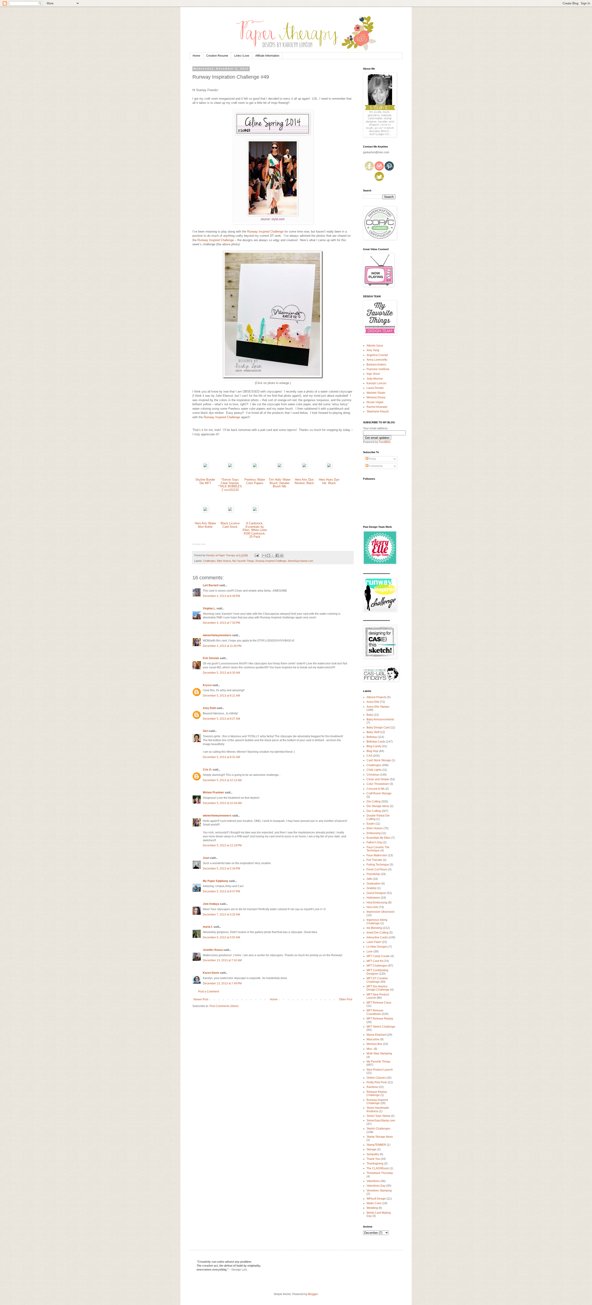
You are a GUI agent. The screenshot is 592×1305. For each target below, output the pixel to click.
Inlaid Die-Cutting (377, 932)
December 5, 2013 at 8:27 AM (221, 718)
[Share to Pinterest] (281, 555)
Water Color (374, 1203)
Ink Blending (374, 928)
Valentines (373, 1181)
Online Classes (376, 1077)
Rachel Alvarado (377, 406)
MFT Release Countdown (375, 1012)
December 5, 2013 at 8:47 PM (221, 891)
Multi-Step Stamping (379, 1053)
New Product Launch (380, 1069)
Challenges (209, 560)
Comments (375, 466)
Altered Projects (376, 697)
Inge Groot (373, 373)
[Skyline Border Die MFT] (205, 467)
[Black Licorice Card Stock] (230, 511)
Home (196, 55)
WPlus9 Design (376, 1198)
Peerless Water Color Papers (254, 481)
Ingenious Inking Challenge (377, 921)
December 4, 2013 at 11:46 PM (222, 646)
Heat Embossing (377, 902)
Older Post (345, 999)
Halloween (373, 897)
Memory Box (374, 1044)
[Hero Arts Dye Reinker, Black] (304, 467)
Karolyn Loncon (376, 383)
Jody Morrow (375, 378)
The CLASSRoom (378, 1168)
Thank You (373, 1159)
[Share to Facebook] (277, 555)
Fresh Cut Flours (377, 869)
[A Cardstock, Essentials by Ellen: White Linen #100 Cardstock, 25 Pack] (255, 511)
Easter (371, 823)
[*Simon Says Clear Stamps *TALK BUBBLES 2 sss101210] (230, 467)
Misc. (370, 1048)
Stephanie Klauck (378, 411)
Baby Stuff (373, 732)
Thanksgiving (375, 1163)
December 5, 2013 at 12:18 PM (222, 845)
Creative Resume (217, 55)
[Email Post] (256, 555)
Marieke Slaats (376, 392)
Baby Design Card (378, 727)
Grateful (371, 888)
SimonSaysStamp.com (300, 560)
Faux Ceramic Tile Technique (378, 849)
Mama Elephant (376, 1034)
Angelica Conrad (377, 355)
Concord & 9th (376, 788)
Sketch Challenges (378, 1128)
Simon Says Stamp (378, 1116)
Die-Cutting (374, 811)
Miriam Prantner (213, 792)
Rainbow (372, 1087)
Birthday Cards (376, 741)
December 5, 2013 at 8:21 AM (221, 695)
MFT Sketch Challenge (381, 1026)
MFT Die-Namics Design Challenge (378, 988)
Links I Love (241, 55)
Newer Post (201, 999)
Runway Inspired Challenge (265, 231)
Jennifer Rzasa (213, 950)
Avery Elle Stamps (378, 706)
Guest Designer (376, 893)
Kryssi (207, 685)
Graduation (374, 883)
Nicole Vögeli (375, 402)
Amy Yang (373, 350)
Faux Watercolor (377, 855)
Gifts (369, 879)
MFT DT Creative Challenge (377, 980)
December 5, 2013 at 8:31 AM (221, 757)
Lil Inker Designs (377, 946)
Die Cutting (374, 801)
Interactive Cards (377, 937)
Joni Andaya (211, 904)
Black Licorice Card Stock (230, 525)
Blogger (313, 1294)
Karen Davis (211, 972)
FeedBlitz (385, 442)
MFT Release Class (379, 1002)
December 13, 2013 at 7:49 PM (222, 983)
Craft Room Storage (379, 793)
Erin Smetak (211, 658)
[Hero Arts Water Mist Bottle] (205, 511)
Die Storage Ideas (378, 806)
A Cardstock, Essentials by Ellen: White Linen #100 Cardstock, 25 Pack (255, 530)
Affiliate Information (267, 55)
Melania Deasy (376, 397)
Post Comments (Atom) (224, 1006)
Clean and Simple (378, 779)
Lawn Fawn (374, 942)
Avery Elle (373, 701)
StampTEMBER (376, 1144)
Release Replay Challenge (377, 1093)
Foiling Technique (378, 864)
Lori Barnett (211, 585)
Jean (206, 858)
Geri (205, 731)
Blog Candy (374, 746)
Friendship (373, 874)
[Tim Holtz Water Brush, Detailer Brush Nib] (279, 467)
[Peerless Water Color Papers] (255, 467)
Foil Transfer (374, 860)
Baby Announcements (380, 719)
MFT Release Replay (380, 1018)
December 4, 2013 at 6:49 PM (221, 596)
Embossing (374, 833)
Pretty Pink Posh (377, 1082)
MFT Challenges (377, 965)
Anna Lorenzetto (377, 359)
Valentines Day (376, 1185)
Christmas (373, 774)
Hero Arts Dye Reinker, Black (304, 481)
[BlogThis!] (268, 555)
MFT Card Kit (375, 961)
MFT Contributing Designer (377, 972)
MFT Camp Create (378, 956)
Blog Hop (372, 751)
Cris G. (207, 769)
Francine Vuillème (378, 369)
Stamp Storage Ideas (380, 1136)
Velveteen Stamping (379, 1190)
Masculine (373, 1039)
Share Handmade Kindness (378, 1109)
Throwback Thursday (380, 1173)
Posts (372, 459)
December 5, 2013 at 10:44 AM (222, 803)
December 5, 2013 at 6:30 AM (221, 672)
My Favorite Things (243, 560)
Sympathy (373, 1154)
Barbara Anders (376, 364)
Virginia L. (209, 608)
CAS (369, 755)
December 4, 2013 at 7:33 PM (221, 622)
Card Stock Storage (379, 760)
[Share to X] (273, 555)
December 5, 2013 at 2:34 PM (221, 868)
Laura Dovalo (375, 388)
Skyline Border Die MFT (205, 481)
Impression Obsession (381, 911)
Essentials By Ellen (379, 837)
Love (370, 951)
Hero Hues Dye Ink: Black (329, 481)
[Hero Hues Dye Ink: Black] (329, 467)
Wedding (372, 1208)
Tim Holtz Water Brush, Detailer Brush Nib (279, 483)
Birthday (372, 737)
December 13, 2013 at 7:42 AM (222, 960)
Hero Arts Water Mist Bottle (205, 525)
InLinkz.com (198, 544)
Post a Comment (208, 991)
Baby (370, 714)
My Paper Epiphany (215, 881)
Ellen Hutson (224, 560)
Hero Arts (372, 907)
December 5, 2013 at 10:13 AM (222, 780)
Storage (371, 1149)
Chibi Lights (374, 769)
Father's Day (374, 842)
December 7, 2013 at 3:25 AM (221, 914)
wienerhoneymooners (217, 635)
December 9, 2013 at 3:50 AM (221, 937)
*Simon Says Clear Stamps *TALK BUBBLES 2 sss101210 (230, 484)
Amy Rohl (209, 708)
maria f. (208, 926)
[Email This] (264, 555)
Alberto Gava (375, 345)
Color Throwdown (378, 784)
